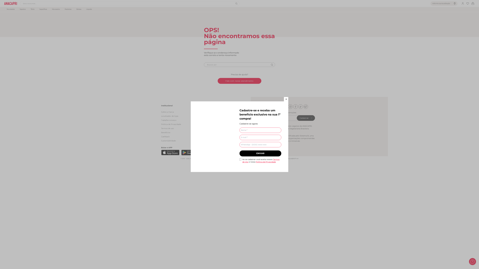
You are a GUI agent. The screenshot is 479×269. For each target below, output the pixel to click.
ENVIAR (260, 153)
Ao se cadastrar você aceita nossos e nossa (261, 160)
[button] (286, 99)
